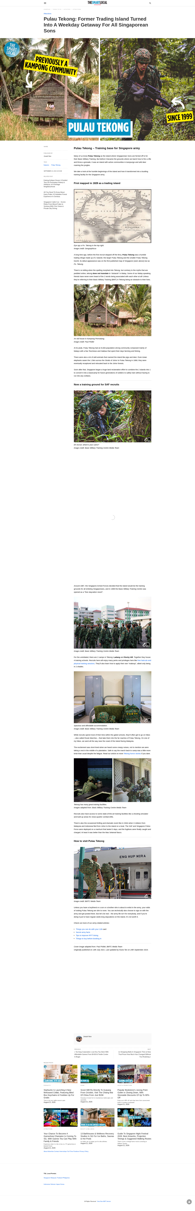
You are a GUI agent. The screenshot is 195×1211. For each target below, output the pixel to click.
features (46, 165)
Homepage (47, 9)
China (82, 1085)
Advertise (51, 1151)
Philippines (66, 1178)
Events (120, 1129)
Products (47, 1085)
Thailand (59, 1178)
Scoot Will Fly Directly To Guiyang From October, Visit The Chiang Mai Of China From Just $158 (97, 1092)
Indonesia (47, 1184)
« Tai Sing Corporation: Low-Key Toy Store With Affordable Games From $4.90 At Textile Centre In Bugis (91, 1054)
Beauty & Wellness (87, 1129)
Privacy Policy (84, 1151)
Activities (67, 9)
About (45, 1151)
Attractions (77, 9)
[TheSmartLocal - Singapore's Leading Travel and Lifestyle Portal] (97, 3)
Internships (63, 1151)
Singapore (47, 1178)
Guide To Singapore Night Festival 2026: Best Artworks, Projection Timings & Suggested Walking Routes (134, 1136)
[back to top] (189, 1201)
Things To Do (57, 9)
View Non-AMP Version (104, 1201)
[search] (150, 3)
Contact (56, 1151)
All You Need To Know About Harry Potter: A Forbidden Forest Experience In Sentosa (55, 194)
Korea (62, 1184)
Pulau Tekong (55, 165)
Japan (58, 1184)
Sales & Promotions (125, 1085)
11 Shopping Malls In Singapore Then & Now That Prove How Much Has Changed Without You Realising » (134, 1054)
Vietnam (53, 1184)
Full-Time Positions (73, 1151)
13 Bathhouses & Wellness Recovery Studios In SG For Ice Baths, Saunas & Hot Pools (97, 1136)
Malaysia (53, 1178)
